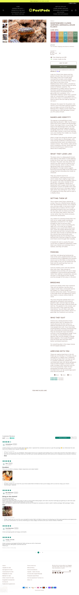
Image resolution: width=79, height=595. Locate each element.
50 (60, 53)
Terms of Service (31, 565)
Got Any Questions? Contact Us (35, 577)
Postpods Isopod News (33, 575)
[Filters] (72, 438)
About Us (29, 579)
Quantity (53, 50)
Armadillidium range (66, 333)
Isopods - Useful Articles (33, 571)
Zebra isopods (54, 338)
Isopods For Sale (17, 8)
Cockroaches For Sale (18, 12)
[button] (54, 378)
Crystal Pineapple (68, 338)
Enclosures (60, 12)
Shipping (60, 46)
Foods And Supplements (60, 14)
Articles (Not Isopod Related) (34, 573)
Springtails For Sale (18, 10)
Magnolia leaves (55, 235)
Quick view (11, 419)
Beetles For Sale (61, 6)
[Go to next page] (43, 552)
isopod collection (60, 345)
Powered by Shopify (39, 590)
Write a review (63, 437)
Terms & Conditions (32, 569)
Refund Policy (30, 567)
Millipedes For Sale (18, 14)
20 (56, 53)
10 (52, 53)
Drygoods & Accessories (60, 10)
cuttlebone (53, 272)
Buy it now (63, 66)
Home (18, 6)
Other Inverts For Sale (61, 8)
